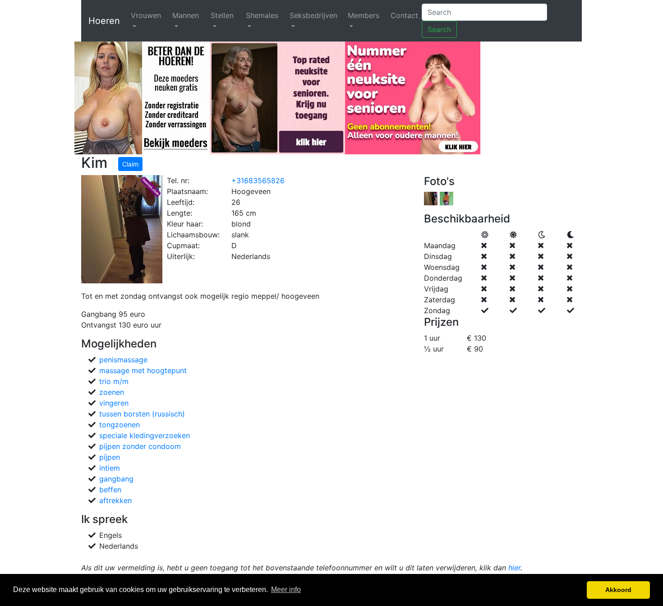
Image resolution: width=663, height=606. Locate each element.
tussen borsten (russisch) (142, 413)
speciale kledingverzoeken (144, 435)
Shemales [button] (262, 15)
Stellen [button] (222, 15)
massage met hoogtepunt (143, 370)
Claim (130, 164)
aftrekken (115, 500)
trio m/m (114, 381)
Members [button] (363, 15)
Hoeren (104, 20)
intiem (109, 467)
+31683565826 (258, 180)
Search (439, 29)
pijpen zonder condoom (140, 446)
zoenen (111, 392)
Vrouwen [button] (146, 15)
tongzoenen (119, 424)
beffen (110, 489)
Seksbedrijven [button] (313, 15)
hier (514, 567)
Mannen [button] (185, 15)
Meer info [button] (286, 589)
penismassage (123, 359)
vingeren (114, 402)
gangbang (116, 478)
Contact (404, 15)
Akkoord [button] (618, 589)
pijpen (109, 457)
